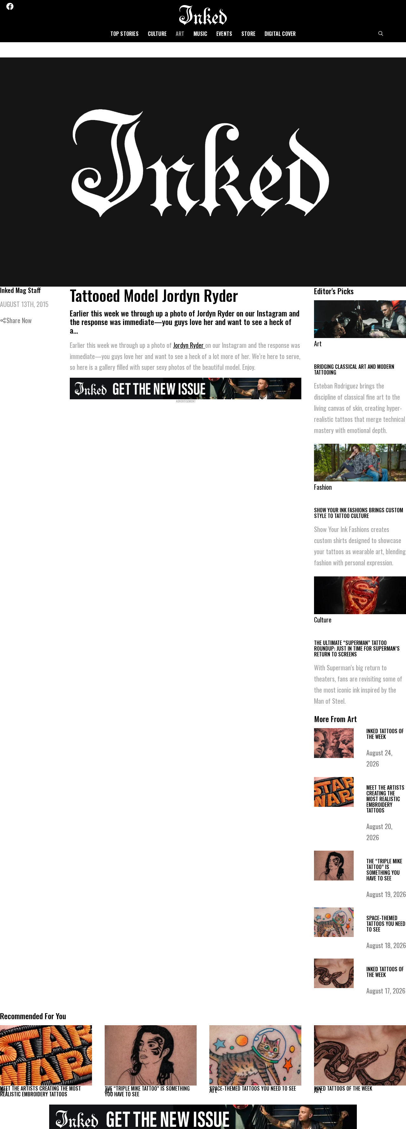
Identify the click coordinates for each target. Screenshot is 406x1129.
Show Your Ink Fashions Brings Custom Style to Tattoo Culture (358, 513)
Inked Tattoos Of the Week (385, 734)
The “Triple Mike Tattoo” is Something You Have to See (384, 870)
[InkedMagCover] (185, 387)
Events (224, 33)
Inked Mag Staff (20, 290)
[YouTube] (53, 6)
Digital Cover (280, 33)
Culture (157, 33)
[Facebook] (9, 6)
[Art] (46, 1056)
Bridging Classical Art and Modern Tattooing (354, 369)
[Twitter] (19, 6)
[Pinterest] (36, 6)
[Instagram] (27, 6)
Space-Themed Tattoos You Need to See (385, 924)
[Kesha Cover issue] (203, 1118)
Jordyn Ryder (189, 345)
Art (180, 33)
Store (248, 33)
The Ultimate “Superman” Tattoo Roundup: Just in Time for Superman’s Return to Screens (357, 648)
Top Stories (124, 33)
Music (200, 33)
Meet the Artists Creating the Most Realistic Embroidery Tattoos (385, 799)
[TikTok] (44, 6)
